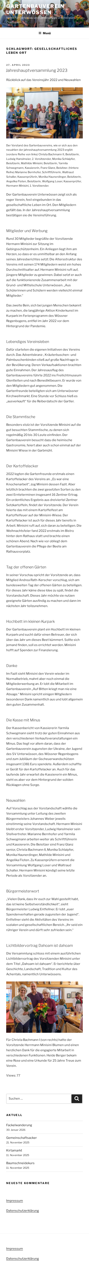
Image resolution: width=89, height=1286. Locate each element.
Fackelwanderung (19, 1125)
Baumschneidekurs (20, 1163)
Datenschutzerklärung (22, 1211)
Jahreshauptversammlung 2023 (36, 70)
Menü (47, 33)
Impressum (14, 1201)
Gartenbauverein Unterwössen (35, 9)
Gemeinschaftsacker (21, 1138)
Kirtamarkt (14, 1150)
